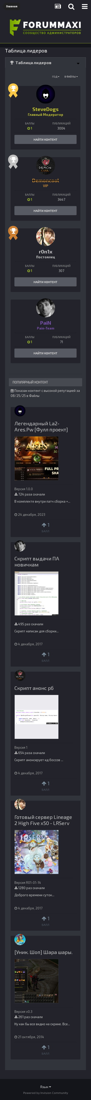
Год (55, 76)
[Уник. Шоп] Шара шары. (43, 952)
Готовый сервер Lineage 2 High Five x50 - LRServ (43, 820)
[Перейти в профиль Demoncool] (45, 165)
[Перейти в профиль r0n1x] (45, 236)
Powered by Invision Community (45, 1092)
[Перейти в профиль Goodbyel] (20, 939)
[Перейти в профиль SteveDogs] (45, 94)
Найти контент (45, 139)
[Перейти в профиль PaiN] (45, 307)
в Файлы (70, 76)
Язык (44, 1087)
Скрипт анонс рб (34, 688)
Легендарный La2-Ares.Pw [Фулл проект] (41, 426)
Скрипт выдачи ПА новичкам (36, 561)
